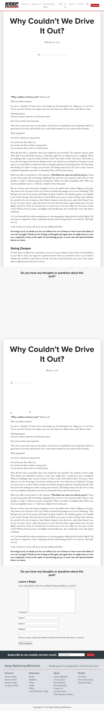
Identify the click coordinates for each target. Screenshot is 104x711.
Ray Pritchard (59, 682)
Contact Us (58, 688)
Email (21, 623)
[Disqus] (52, 306)
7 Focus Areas (59, 679)
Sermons (24, 3)
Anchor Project (60, 691)
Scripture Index (11, 685)
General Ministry (61, 676)
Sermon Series (11, 679)
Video (31, 682)
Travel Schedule (60, 685)
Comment (23, 612)
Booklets (32, 679)
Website (21, 629)
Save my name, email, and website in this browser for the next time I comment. (51, 637)
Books (31, 676)
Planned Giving (84, 682)
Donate (80, 3)
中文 (65, 5)
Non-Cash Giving (85, 679)
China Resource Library (64, 694)
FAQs (31, 688)
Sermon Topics (11, 682)
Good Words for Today (38, 691)
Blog (61, 3)
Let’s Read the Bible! (49, 5)
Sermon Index (11, 676)
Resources (36, 3)
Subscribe (95, 5)
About (71, 3)
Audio (31, 685)
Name (21, 617)
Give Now (82, 676)
